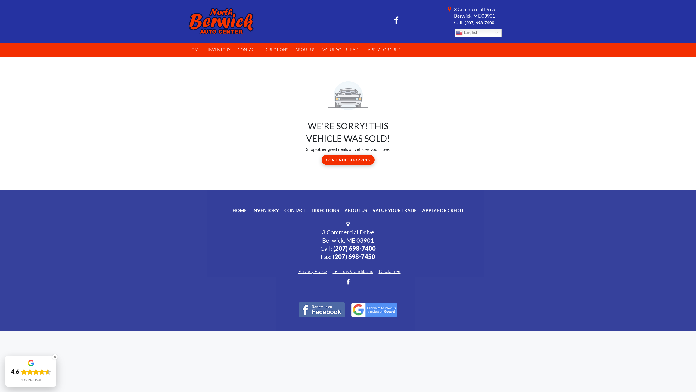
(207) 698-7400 (479, 22)
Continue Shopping (348, 160)
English (470, 32)
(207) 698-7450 (354, 256)
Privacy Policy (312, 271)
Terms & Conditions (353, 271)
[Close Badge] (55, 357)
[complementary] (679, 375)
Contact (295, 210)
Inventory (265, 210)
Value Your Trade (394, 210)
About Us (355, 210)
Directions (325, 210)
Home (239, 210)
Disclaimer (390, 271)
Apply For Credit (443, 210)
